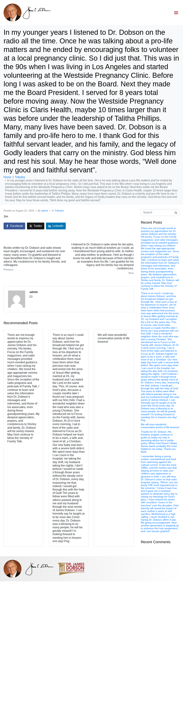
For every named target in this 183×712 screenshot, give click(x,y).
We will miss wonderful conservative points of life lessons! (160, 426)
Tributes (59, 210)
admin (44, 210)
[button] (176, 12)
